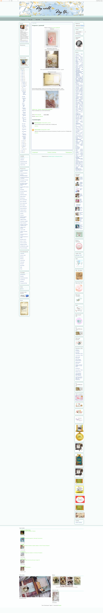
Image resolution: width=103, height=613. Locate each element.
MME (21, 267)
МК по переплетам (23, 203)
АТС (79, 59)
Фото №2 (23, 123)
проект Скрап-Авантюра (79, 117)
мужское (76, 103)
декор (79, 66)
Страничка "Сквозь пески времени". (24, 93)
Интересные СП (47, 19)
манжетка (81, 97)
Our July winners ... (28, 567)
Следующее (35, 152)
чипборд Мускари (79, 159)
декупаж (82, 66)
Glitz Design (22, 265)
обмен (82, 110)
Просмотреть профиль (24, 41)
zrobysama (22, 159)
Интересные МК (23, 181)
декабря (23, 82)
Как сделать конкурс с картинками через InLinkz (24, 184)
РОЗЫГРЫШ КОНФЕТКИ (78, 205)
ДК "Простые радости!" (79, 77)
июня (23, 140)
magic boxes (80, 165)
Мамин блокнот (23, 196)
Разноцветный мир (23, 283)
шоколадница (77, 161)
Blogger (59, 605)
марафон (77, 98)
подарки (81, 116)
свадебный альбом (79, 120)
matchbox (77, 166)
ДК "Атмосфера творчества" (79, 68)
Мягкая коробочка (23, 208)
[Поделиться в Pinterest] (48, 114)
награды (76, 104)
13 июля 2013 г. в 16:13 (45, 122)
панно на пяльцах (80, 115)
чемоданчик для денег (79, 151)
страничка (78, 139)
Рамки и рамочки (23, 222)
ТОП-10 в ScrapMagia (77, 350)
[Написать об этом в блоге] (45, 114)
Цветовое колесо (23, 239)
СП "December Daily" (78, 133)
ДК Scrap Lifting (78, 81)
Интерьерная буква (78, 86)
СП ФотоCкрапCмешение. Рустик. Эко (79, 136)
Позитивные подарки (24, 221)
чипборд (76, 152)
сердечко (81, 121)
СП (82, 124)
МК (82, 102)
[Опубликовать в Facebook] (47, 114)
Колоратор (22, 189)
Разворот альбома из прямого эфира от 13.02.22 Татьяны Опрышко (37, 545)
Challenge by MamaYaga (25, 530)
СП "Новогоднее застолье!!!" (79, 131)
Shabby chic (23, 559)
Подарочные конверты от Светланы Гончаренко (33, 552)
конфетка (81, 89)
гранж (82, 63)
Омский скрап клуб (23, 161)
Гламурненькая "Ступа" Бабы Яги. (24, 100)
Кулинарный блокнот (79, 93)
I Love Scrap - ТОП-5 (79, 355)
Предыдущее (69, 152)
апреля (23, 143)
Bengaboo (22, 276)
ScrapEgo (22, 537)
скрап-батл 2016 (79, 122)
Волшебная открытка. (81, 214)
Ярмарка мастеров (23, 244)
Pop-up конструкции (23, 247)
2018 (22, 73)
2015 (22, 77)
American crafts (23, 255)
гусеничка (76, 64)
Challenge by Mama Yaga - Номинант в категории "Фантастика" (78, 378)
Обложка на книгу (23, 211)
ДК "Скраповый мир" (79, 80)
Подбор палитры (23, 219)
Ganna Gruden (38, 129)
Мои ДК (30, 19)
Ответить (36, 126)
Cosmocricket (22, 260)
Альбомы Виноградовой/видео (24, 175)
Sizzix (21, 268)
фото (82, 145)
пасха (76, 116)
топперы (76, 144)
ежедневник (77, 83)
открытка (41, 116)
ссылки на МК (22, 229)
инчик (82, 86)
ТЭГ (78, 144)
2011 (22, 152)
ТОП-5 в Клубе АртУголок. (78, 363)
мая (23, 142)
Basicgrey (22, 256)
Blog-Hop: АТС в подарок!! (81, 201)
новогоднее (81, 105)
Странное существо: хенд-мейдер (24, 137)
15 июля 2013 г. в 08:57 (45, 129)
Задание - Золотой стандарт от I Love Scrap (78, 365)
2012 (22, 150)
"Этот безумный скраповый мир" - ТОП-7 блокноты (78, 374)
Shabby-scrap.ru (78, 371)
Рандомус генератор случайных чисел (24, 225)
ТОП (82, 143)
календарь (77, 87)
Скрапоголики (22, 164)
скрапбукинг (78, 123)
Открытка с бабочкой (24, 134)
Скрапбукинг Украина (78, 124)
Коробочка (22, 192)
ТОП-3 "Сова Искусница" (77, 357)
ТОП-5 (23, 103)
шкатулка (77, 160)
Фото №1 (23, 125)
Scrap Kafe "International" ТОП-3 (79, 353)
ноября (23, 83)
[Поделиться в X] (46, 114)
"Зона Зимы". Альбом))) (81, 195)
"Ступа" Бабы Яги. (23, 105)
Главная (23, 19)
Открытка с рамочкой (24, 115)
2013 (22, 80)
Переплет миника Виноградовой (23, 217)
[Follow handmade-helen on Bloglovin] (80, 26)
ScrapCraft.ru (77, 368)
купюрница (76, 94)
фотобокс (77, 146)
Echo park (22, 263)
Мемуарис (22, 281)
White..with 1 (23, 566)
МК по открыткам (23, 201)
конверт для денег (79, 89)
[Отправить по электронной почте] (44, 114)
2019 (22, 72)
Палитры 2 (22, 215)
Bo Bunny (21, 258)
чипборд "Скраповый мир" (79, 158)
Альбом (77, 57)
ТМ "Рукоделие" (79, 142)
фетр (76, 145)
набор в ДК (81, 103)
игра (79, 85)
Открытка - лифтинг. (24, 108)
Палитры (21, 213)
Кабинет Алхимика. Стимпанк (30, 531)
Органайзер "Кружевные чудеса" (81, 226)
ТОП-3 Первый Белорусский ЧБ (78, 360)
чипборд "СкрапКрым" (79, 156)
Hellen (27, 25)
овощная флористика (78, 111)
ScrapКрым (22, 551)
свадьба (76, 121)
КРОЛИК (23, 96)
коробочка (81, 90)
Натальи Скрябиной (56, 27)
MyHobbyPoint (22, 274)
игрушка (81, 85)
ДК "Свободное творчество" (79, 79)
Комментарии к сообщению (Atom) (55, 156)
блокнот (77, 61)
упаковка (81, 144)
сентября (24, 86)
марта (23, 145)
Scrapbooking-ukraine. (24, 277)
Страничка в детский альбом (24, 111)
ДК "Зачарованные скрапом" (79, 72)
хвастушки (77, 148)
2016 (22, 76)
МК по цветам (22, 204)
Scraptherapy (22, 279)
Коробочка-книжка (23, 194)
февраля (23, 146)
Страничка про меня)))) (81, 178)
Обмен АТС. (81, 189)
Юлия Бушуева (38, 122)
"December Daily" (79, 54)
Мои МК (38, 19)
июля (23, 90)
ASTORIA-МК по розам (24, 246)
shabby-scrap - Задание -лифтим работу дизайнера (42, 109)
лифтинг (37, 116)
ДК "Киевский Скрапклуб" (79, 74)
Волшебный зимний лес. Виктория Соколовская (33, 538)
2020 (22, 70)
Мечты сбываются (79, 101)
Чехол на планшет (23, 242)
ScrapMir (22, 544)
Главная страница (51, 152)
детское (76, 67)
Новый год (77, 106)
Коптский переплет (23, 191)
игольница (77, 84)
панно (76, 115)
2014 (22, 79)
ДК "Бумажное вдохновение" (79, 70)
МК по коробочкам (23, 199)
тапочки (80, 141)
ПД (78, 116)
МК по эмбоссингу (23, 206)
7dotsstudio (22, 253)
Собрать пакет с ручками (23, 228)
